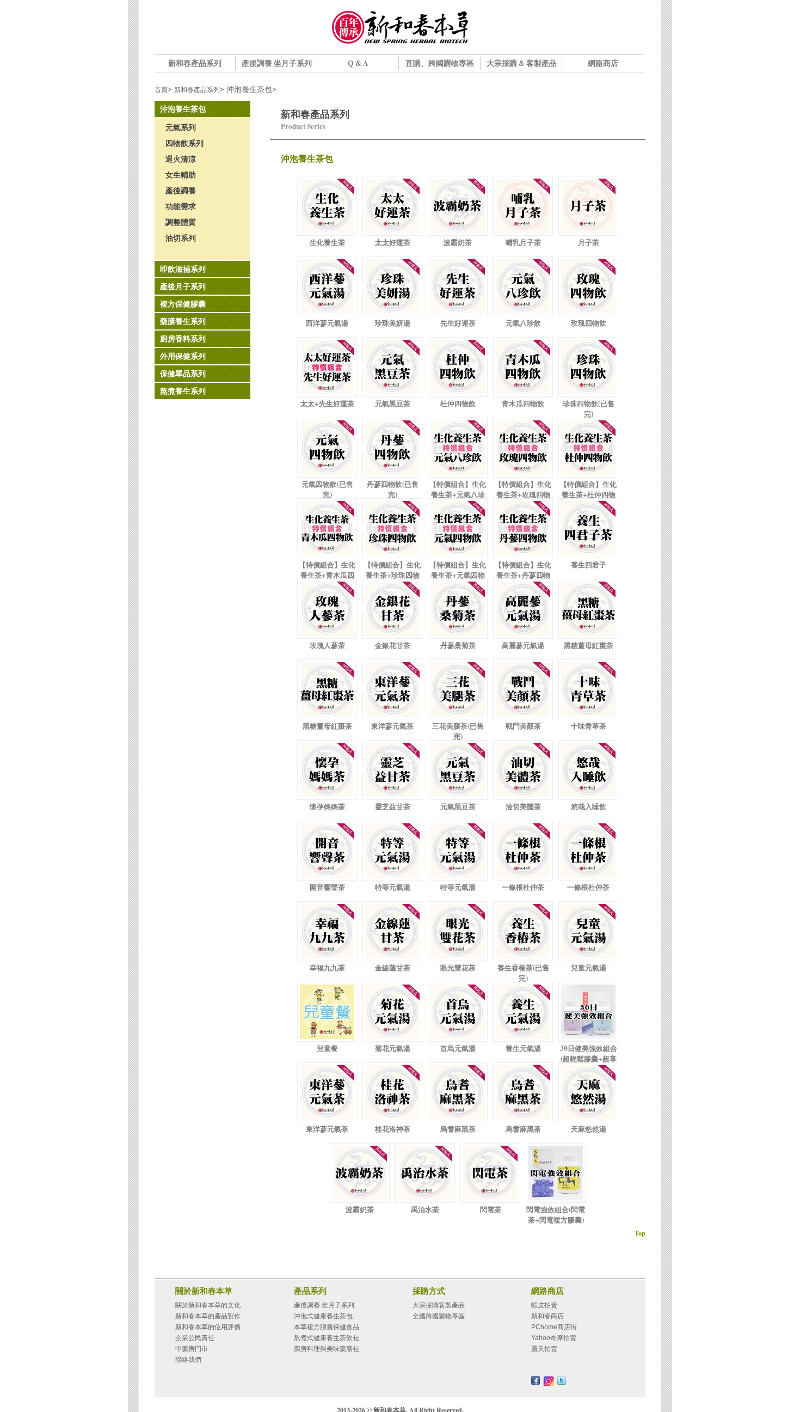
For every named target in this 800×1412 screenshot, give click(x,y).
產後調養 (180, 190)
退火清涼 (180, 159)
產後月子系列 (183, 286)
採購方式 (429, 1291)
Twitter (561, 1380)
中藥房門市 (191, 1349)
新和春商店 (547, 1316)
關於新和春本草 (203, 1291)
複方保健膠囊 (183, 303)
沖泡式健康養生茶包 (323, 1316)
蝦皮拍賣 (544, 1305)
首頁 (161, 89)
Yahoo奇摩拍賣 (553, 1338)
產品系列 (310, 1291)
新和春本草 (400, 27)
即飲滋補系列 (183, 269)
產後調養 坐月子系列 (277, 63)
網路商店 (603, 63)
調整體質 (180, 222)
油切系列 (180, 238)
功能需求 (180, 206)
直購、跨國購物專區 (439, 63)
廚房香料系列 (183, 338)
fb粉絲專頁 (535, 1380)
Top (640, 1233)
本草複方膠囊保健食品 (326, 1327)
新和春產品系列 (194, 63)
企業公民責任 (194, 1338)
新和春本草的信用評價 (208, 1327)
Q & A (358, 63)
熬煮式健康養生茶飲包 (326, 1338)
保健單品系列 (183, 373)
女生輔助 (180, 174)
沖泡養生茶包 (183, 108)
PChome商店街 (554, 1327)
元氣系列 (180, 127)
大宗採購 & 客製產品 (522, 63)
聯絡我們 (188, 1360)
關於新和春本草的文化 (208, 1305)
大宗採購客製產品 (439, 1305)
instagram (548, 1381)
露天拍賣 (544, 1349)
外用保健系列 (183, 356)
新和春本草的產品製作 (208, 1316)
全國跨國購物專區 (439, 1316)
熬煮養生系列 (183, 391)
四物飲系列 (184, 143)
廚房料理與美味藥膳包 (326, 1349)
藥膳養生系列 (183, 321)
